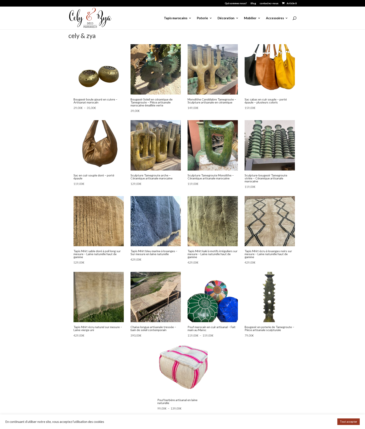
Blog (253, 3)
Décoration (226, 18)
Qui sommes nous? (236, 3)
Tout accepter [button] (348, 421)
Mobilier (250, 18)
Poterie (202, 18)
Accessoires (275, 18)
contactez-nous (269, 3)
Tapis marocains (175, 18)
